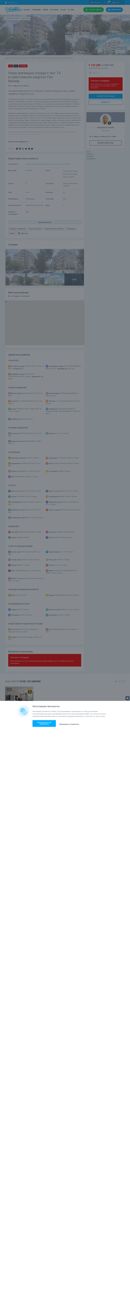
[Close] (127, 698)
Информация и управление (69, 724)
